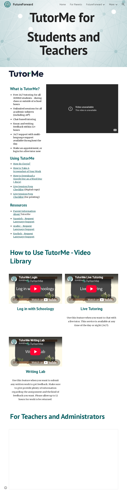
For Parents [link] (76, 4)
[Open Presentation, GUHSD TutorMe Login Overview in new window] (112, 433)
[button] (123, 4)
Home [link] (62, 4)
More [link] (111, 4)
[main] (63, 33)
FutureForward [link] (94, 4)
